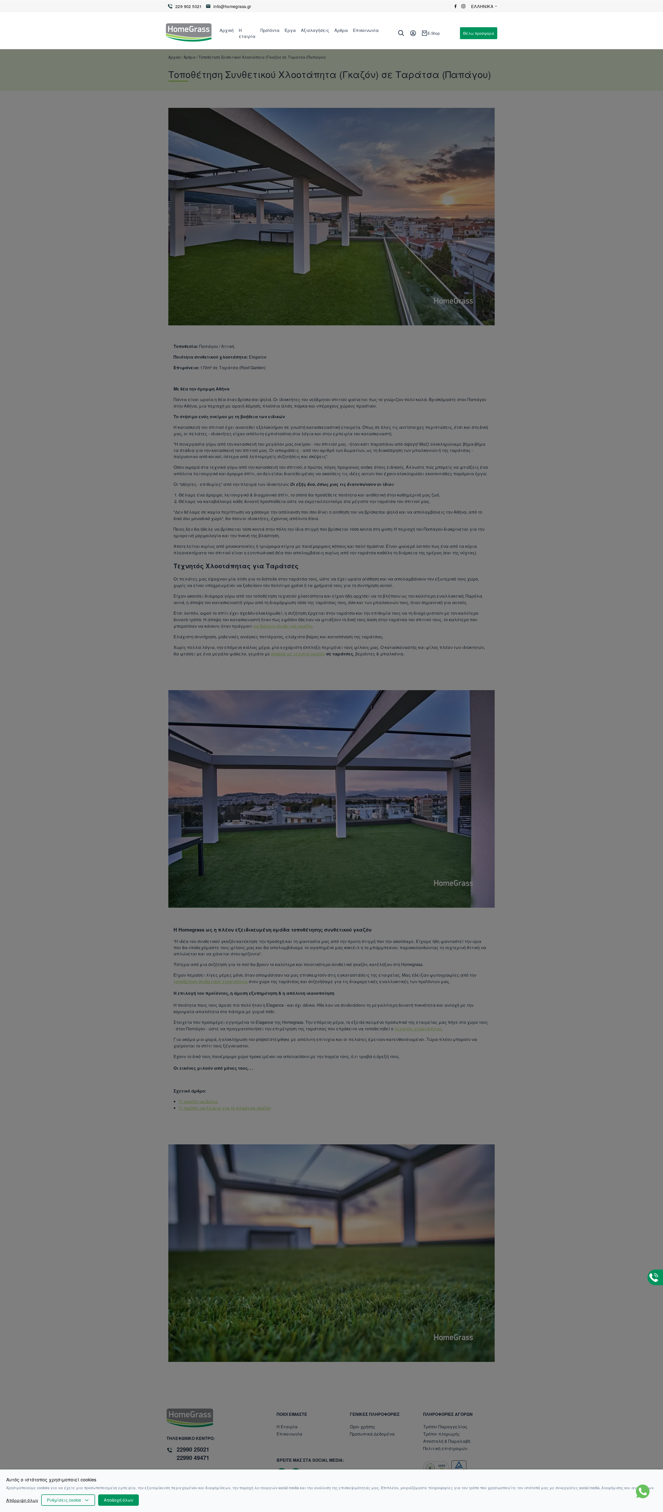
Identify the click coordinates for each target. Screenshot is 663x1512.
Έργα (290, 30)
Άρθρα (341, 30)
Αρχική (227, 30)
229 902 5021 (188, 6)
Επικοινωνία (366, 30)
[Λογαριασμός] (413, 33)
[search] (401, 33)
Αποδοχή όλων (118, 1500)
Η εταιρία (247, 33)
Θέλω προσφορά (478, 33)
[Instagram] (463, 6)
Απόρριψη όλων (22, 1500)
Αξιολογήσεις (315, 30)
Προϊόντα (270, 30)
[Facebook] (455, 6)
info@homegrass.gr (232, 6)
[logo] (189, 33)
